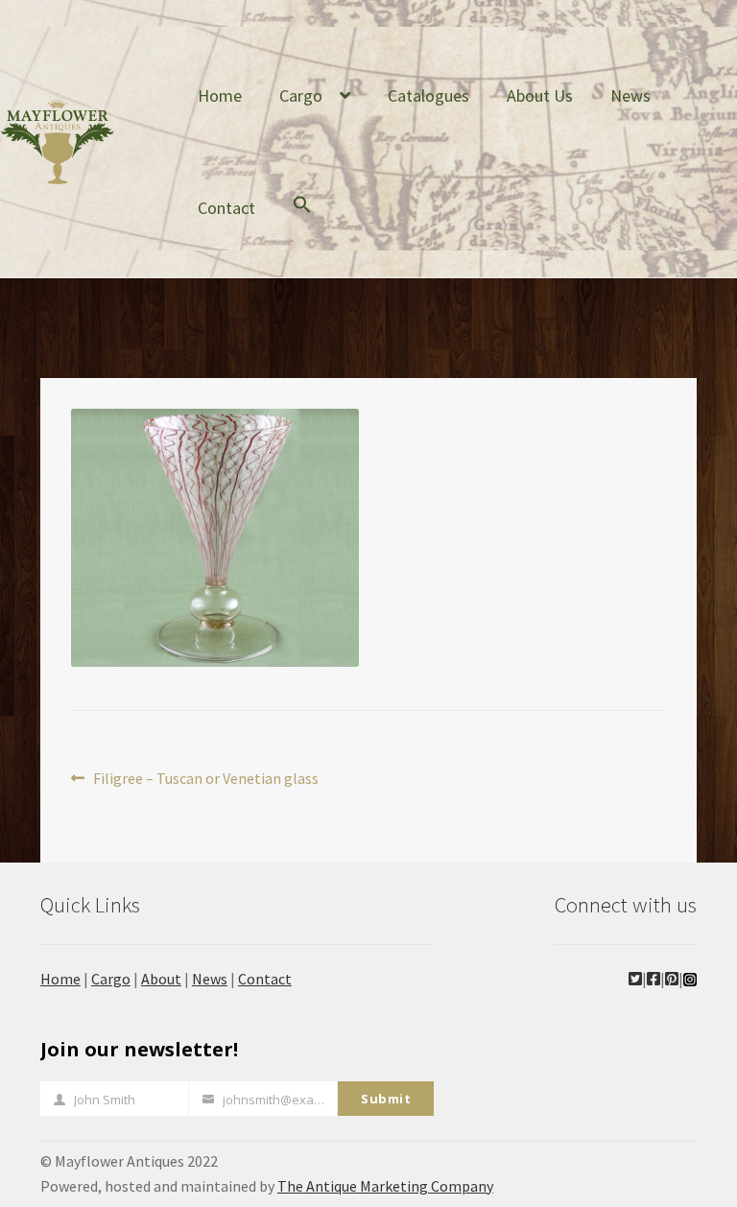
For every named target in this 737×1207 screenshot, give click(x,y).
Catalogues (428, 95)
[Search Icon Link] (302, 219)
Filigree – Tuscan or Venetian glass (205, 780)
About (161, 978)
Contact (226, 208)
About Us (540, 95)
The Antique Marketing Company (385, 1185)
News (630, 95)
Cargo (300, 95)
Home (220, 95)
